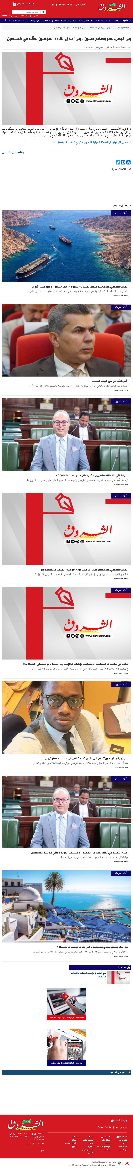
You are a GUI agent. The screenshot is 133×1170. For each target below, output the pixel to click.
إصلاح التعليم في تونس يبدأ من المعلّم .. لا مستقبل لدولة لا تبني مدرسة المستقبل (79, 852)
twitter (52, 4)
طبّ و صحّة (123, 1146)
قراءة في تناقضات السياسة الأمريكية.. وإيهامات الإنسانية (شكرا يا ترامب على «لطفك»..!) (75, 664)
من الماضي (122, 1149)
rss (59, 4)
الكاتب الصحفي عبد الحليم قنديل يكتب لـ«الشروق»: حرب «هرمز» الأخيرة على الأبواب (79, 286)
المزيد (4, 14)
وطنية (74, 1136)
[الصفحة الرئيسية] (111, 5)
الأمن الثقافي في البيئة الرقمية (110, 381)
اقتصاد (90, 1136)
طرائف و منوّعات (103, 1146)
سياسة (107, 1149)
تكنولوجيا (123, 1140)
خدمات (107, 1143)
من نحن (31, 1143)
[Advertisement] (66, 1094)
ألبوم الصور (105, 1136)
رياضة (91, 1143)
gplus (64, 4)
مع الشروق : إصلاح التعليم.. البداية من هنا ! (88, 975)
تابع (42, 1150)
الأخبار (125, 20)
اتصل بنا (11, 15)
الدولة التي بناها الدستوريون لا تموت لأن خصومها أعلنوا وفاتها (91, 475)
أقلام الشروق (111, 27)
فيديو (74, 1146)
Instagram (71, 4)
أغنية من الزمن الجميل (87, 1151)
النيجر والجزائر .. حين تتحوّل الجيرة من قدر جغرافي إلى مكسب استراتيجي (86, 758)
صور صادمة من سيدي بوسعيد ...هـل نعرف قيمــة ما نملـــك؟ (92, 947)
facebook (56, 4)
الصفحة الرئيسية (123, 27)
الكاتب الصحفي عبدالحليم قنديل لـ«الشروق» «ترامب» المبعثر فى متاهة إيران (83, 569)
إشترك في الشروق (25, 4)
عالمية (90, 1146)
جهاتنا (74, 1140)
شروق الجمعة (71, 1143)
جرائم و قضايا (88, 1140)
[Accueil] (25, 1124)
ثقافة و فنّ (106, 1140)
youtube (67, 4)
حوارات (124, 1143)
